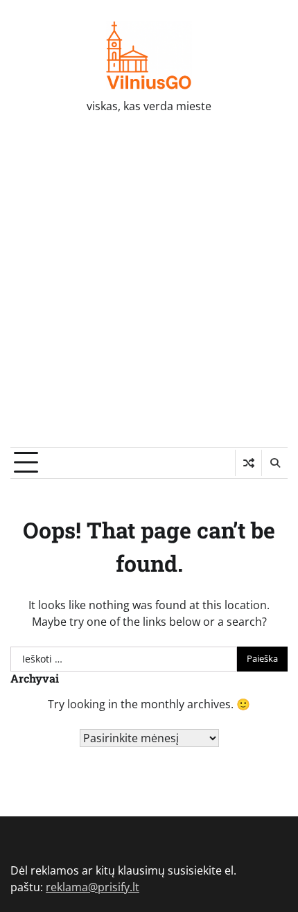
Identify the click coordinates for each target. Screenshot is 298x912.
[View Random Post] (248, 463)
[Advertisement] (149, 291)
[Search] (274, 463)
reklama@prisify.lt (92, 887)
